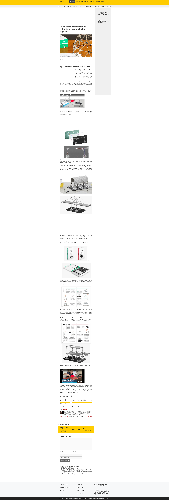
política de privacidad (72, 451)
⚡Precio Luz (103, 6)
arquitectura (84, 72)
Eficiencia (92, 1)
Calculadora (109, 6)
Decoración (78, 1)
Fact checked (91, 422)
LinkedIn (90, 416)
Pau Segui (77, 61)
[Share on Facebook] (62, 59)
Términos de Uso (80, 493)
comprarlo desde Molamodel (66, 396)
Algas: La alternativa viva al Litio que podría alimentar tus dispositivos (103, 21)
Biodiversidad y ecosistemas (65, 488)
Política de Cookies (80, 494)
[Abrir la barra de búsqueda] (105, 4)
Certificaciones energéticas (64, 487)
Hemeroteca (62, 490)
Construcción (69, 6)
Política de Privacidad (81, 490)
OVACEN (62, 1)
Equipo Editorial (79, 488)
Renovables (97, 1)
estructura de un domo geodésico (78, 86)
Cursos (59, 6)
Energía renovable (96, 6)
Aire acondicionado (88, 6)
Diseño (88, 1)
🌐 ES (106, 1)
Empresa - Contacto (80, 487)
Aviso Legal (79, 491)
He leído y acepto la (68, 451)
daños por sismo (64, 168)
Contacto (86, 416)
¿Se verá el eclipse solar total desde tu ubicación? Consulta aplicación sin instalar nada (103, 18)
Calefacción (81, 6)
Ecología (102, 1)
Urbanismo (83, 1)
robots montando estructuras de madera (82, 401)
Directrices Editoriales (64, 416)
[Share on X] (60, 59)
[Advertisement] (76, 14)
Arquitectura (72, 1)
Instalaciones (75, 6)
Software (63, 6)
